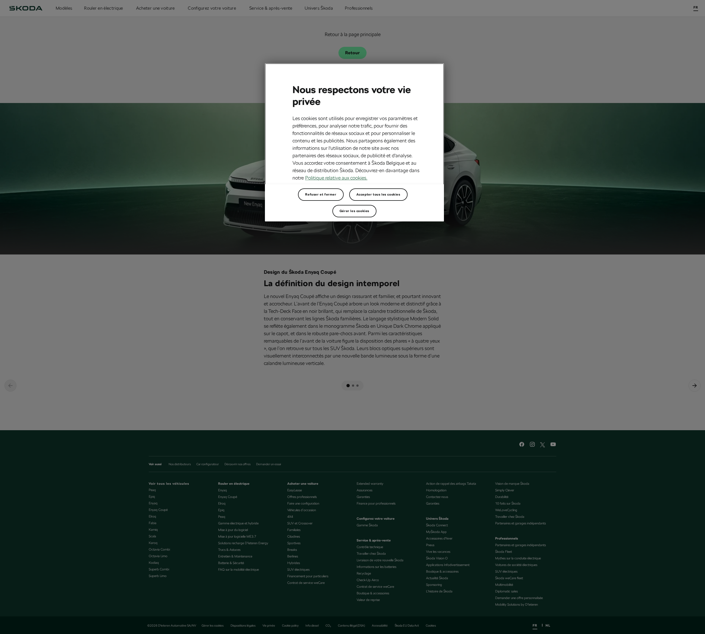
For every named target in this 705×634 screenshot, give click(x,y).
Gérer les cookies (354, 211)
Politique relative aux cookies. (336, 178)
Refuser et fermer (320, 194)
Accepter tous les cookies (378, 194)
